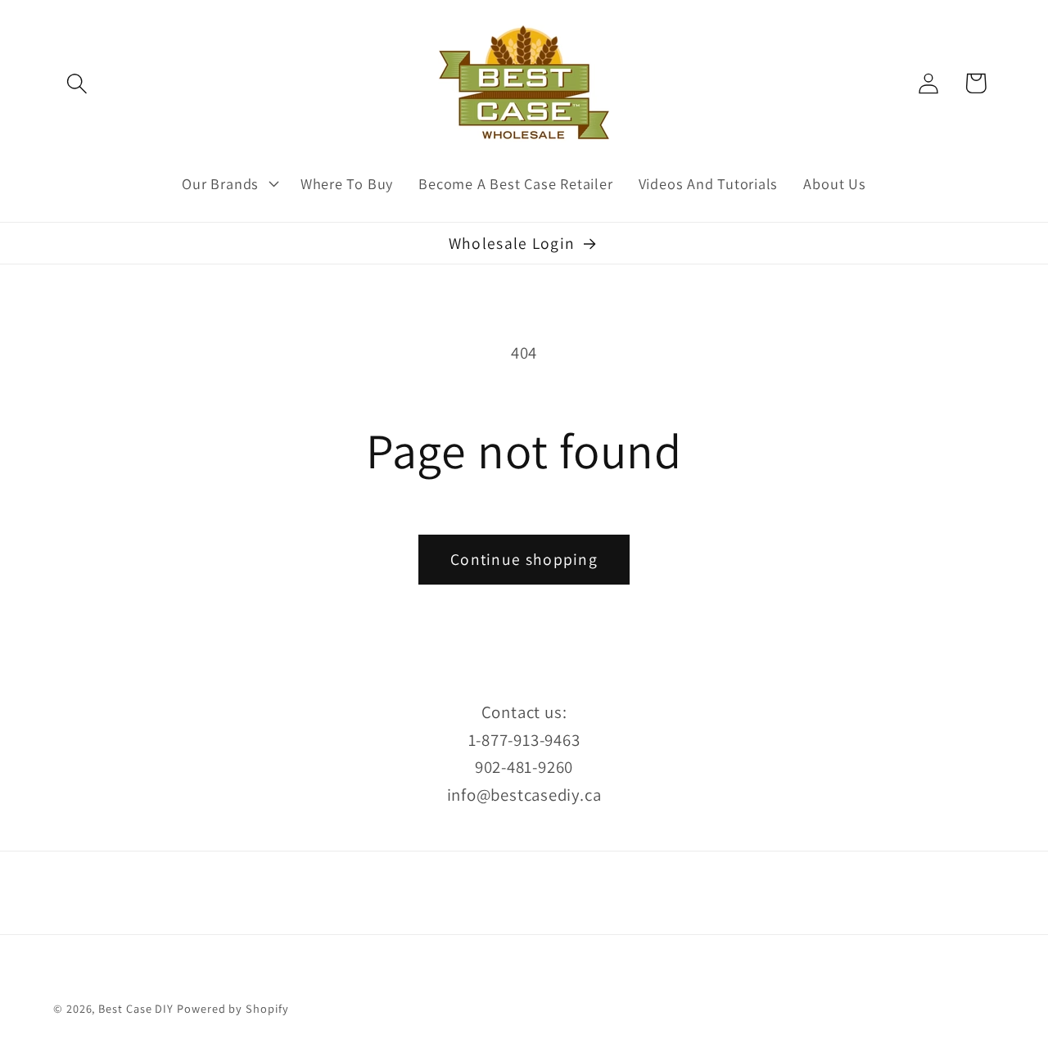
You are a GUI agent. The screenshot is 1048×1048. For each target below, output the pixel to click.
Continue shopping (524, 559)
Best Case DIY (136, 1008)
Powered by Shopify (232, 1008)
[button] (76, 83)
